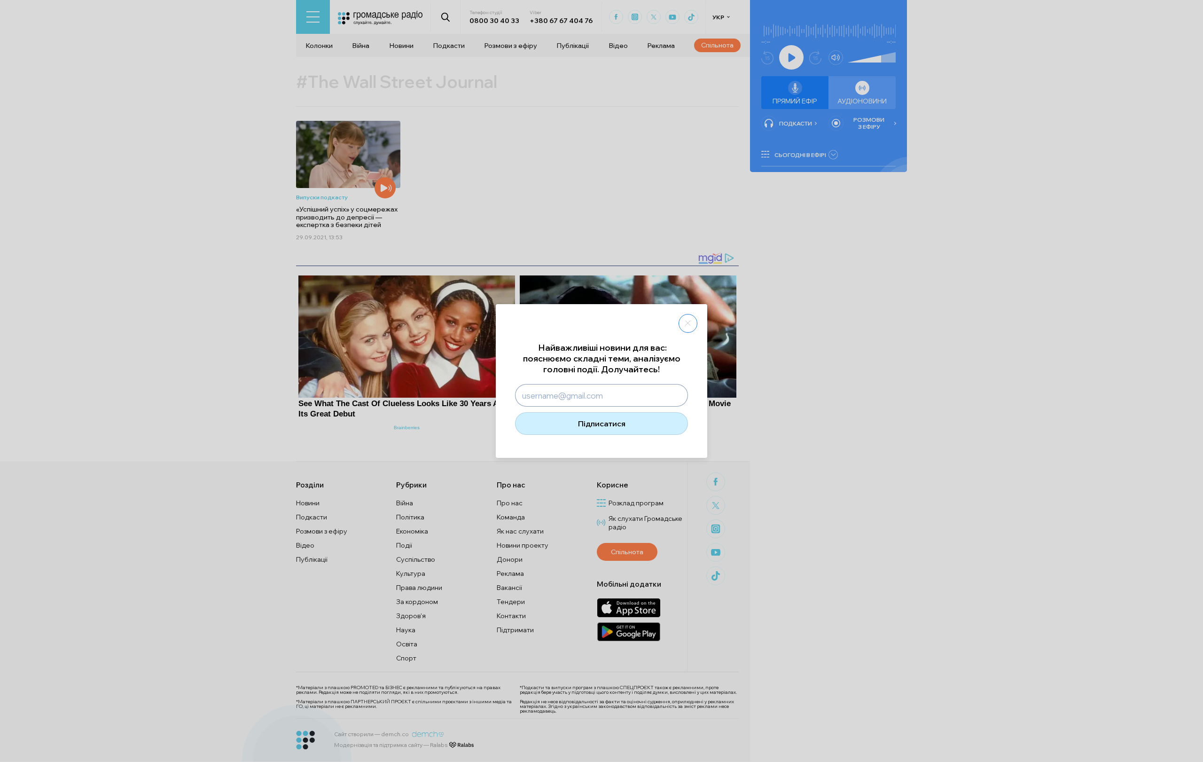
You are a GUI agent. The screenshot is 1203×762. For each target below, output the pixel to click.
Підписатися (601, 423)
